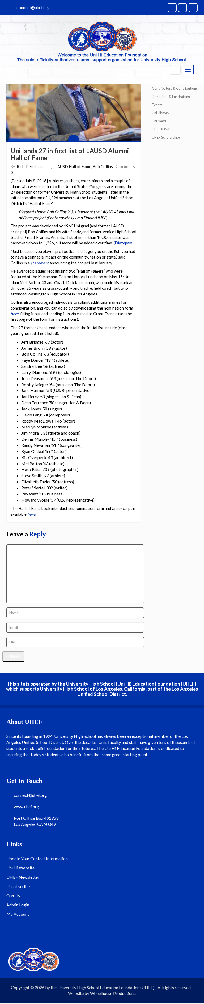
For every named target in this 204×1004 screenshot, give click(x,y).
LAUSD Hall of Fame (73, 166)
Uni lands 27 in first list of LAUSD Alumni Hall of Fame (70, 154)
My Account (17, 913)
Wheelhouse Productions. (113, 993)
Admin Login (17, 904)
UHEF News (161, 129)
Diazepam (123, 242)
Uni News (159, 121)
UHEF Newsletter (22, 877)
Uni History (160, 113)
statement (40, 262)
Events (157, 105)
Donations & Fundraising (171, 96)
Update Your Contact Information (37, 858)
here (15, 313)
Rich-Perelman (30, 166)
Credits (13, 895)
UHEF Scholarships (166, 137)
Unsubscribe (18, 886)
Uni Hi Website (20, 867)
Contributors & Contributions (175, 88)
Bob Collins (103, 166)
